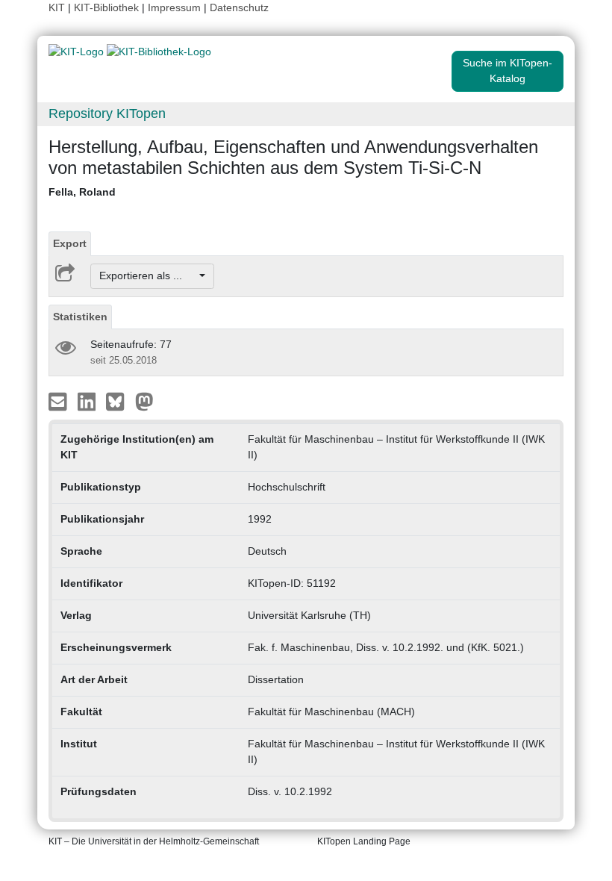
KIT (57, 7)
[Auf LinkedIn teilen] (88, 400)
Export (70, 243)
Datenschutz (239, 7)
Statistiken (80, 317)
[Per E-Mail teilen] (59, 400)
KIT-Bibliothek (108, 7)
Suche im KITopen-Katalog (507, 70)
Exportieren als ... (148, 275)
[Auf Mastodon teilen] (144, 400)
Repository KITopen (107, 113)
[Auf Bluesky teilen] (119, 400)
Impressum (174, 7)
